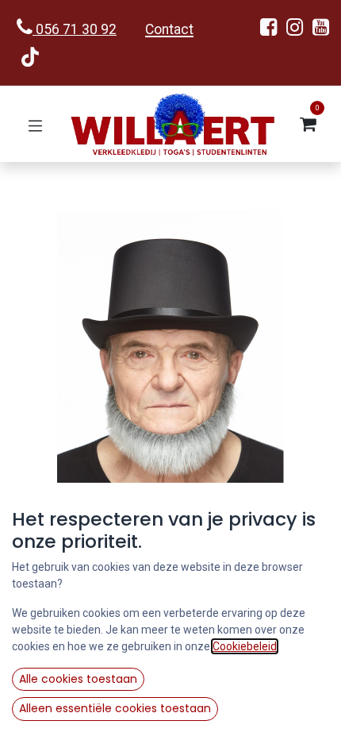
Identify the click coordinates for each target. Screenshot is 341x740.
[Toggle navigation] (35, 124)
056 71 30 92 (75, 29)
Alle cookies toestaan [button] (78, 679)
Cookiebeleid (245, 646)
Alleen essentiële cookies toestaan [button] (115, 708)
